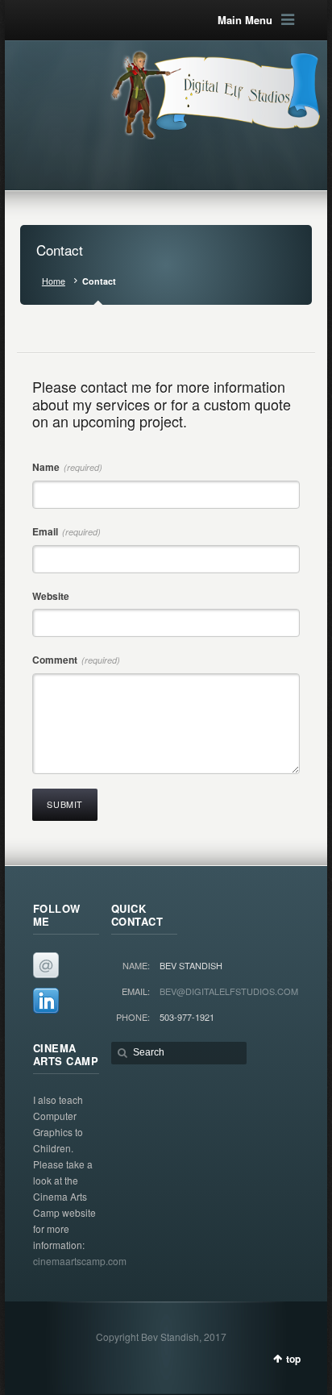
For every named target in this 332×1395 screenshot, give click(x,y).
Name (67, 467)
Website (50, 596)
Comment (76, 659)
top (293, 1358)
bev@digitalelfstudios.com (229, 991)
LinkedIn (46, 1001)
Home (53, 281)
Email (66, 531)
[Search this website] (179, 1053)
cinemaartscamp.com (80, 1261)
